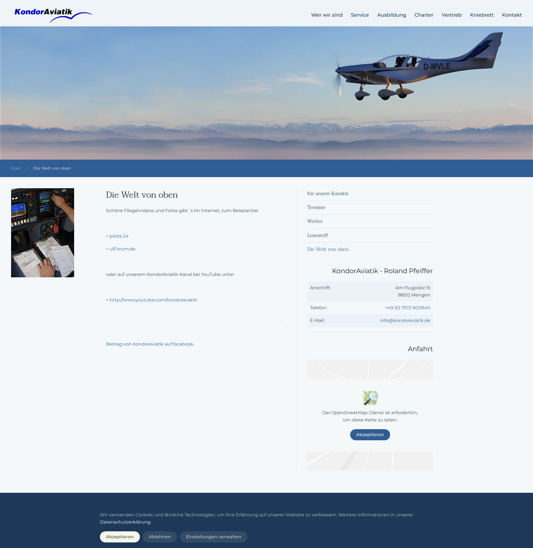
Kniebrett (482, 15)
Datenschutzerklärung (125, 522)
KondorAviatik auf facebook (163, 344)
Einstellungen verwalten (213, 536)
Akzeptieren (370, 434)
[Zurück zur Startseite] (52, 15)
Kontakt (512, 15)
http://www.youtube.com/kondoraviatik (153, 300)
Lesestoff (317, 235)
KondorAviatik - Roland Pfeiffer (382, 271)
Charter (423, 15)
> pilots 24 (117, 236)
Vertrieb (452, 15)
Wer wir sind (327, 15)
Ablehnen (160, 536)
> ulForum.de (120, 249)
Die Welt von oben (328, 249)
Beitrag (114, 344)
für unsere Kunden (328, 193)
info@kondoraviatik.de (405, 320)
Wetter (315, 221)
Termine (316, 207)
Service (360, 15)
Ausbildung (391, 15)
